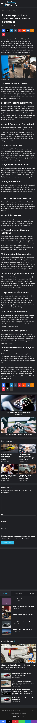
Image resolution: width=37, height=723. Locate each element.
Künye (22, 716)
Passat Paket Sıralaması (20, 599)
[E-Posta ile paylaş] (7, 389)
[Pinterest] (20, 30)
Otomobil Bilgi (12, 11)
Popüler (5, 593)
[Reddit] (24, 30)
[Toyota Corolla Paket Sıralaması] (6, 616)
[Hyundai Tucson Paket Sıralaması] (6, 624)
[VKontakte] (28, 30)
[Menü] (2, 4)
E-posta (4, 521)
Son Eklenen (18, 593)
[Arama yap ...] (35, 4)
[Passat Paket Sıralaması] (6, 601)
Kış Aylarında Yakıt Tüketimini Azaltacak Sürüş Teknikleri (26, 476)
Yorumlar (31, 593)
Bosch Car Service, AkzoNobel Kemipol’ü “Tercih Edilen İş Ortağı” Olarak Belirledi (26, 457)
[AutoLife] (11, 3)
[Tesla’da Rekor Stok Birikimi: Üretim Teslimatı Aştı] (6, 700)
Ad (2, 514)
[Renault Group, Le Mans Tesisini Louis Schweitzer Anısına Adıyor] (9, 469)
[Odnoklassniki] (32, 30)
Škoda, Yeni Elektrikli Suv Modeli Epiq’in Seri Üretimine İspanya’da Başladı (18, 666)
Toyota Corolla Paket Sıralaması (23, 614)
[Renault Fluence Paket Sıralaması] (6, 609)
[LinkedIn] (11, 30)
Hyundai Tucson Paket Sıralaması (23, 622)
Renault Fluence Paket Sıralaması (23, 606)
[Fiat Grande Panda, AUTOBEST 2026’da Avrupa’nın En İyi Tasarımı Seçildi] (9, 448)
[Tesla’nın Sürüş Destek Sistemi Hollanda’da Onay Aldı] (6, 676)
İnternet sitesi (5, 529)
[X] (7, 30)
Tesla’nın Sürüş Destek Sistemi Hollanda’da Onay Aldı (21, 674)
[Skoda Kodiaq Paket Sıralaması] (6, 632)
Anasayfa (5, 11)
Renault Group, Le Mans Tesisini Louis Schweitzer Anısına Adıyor (9, 476)
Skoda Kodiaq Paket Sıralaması (22, 630)
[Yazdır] (11, 389)
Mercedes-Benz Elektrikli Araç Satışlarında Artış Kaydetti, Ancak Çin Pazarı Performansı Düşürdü (23, 691)
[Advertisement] (18, 568)
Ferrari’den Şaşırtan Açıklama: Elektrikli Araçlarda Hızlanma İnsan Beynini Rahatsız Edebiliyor (23, 683)
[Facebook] (3, 30)
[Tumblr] (15, 30)
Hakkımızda (16, 716)
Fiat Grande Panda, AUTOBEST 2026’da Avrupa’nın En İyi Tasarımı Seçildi (9, 457)
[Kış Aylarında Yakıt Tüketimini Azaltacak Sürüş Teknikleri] (27, 469)
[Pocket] (3, 34)
